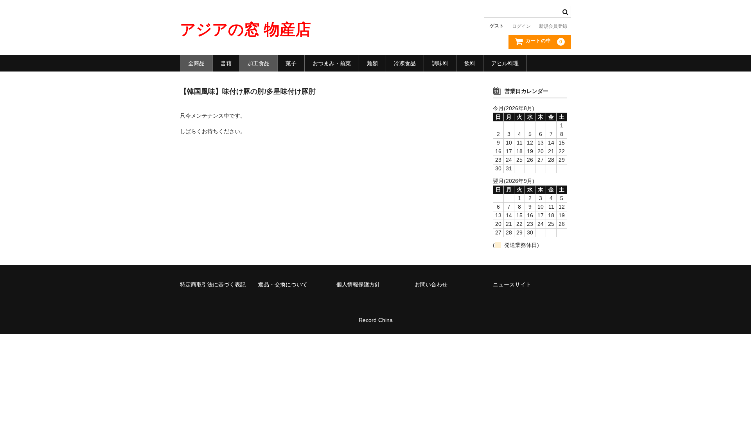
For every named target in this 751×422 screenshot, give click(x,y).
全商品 (196, 63)
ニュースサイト (512, 284)
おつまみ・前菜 (332, 63)
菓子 (291, 63)
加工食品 (258, 63)
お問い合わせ (431, 284)
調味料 (440, 63)
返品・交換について (282, 284)
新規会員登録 (553, 26)
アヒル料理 (505, 63)
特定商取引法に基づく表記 (213, 284)
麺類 (372, 63)
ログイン (521, 26)
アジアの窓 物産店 (245, 29)
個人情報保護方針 (358, 284)
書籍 (226, 63)
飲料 (469, 63)
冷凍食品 (405, 63)
